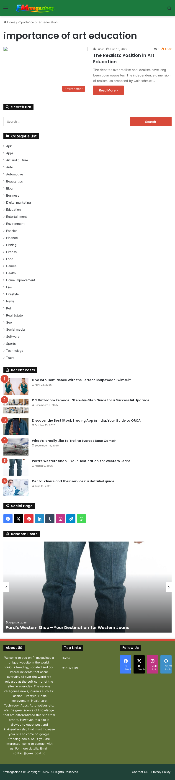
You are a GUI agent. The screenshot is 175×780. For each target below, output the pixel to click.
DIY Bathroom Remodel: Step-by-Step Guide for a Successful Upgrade (90, 400)
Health (11, 273)
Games (11, 266)
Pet (8, 308)
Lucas (100, 49)
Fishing (11, 245)
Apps (9, 153)
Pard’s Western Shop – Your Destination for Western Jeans (81, 461)
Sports (11, 343)
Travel (10, 358)
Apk (9, 146)
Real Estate (14, 315)
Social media (15, 329)
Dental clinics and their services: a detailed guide (73, 481)
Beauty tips (14, 181)
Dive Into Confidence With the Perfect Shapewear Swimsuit (81, 380)
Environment (15, 223)
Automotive (14, 174)
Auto (9, 167)
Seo (9, 322)
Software (13, 336)
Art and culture (17, 160)
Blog (9, 188)
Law (9, 287)
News (10, 301)
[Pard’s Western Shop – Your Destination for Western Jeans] (15, 467)
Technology (14, 350)
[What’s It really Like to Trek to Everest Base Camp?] (15, 447)
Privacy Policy (160, 772)
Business (12, 195)
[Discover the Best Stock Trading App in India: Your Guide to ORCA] (15, 426)
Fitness (11, 252)
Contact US (70, 668)
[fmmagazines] (35, 8)
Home (10, 22)
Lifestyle (12, 294)
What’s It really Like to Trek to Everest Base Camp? (74, 440)
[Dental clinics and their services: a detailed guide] (15, 487)
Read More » (108, 90)
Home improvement (20, 280)
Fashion (12, 231)
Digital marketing (18, 202)
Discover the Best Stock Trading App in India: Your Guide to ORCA (86, 420)
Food (9, 259)
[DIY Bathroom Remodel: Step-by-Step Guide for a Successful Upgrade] (15, 406)
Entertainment (16, 216)
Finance (12, 238)
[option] (87, 587)
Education (13, 209)
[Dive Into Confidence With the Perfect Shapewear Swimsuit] (15, 386)
